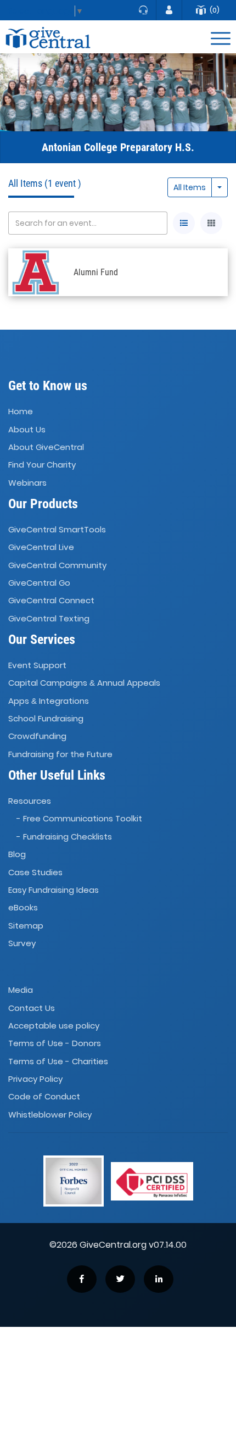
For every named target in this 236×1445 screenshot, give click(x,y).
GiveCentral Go (39, 582)
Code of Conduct (44, 1097)
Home (20, 411)
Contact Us (31, 1008)
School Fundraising (45, 718)
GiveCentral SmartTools (57, 529)
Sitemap (25, 925)
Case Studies (35, 872)
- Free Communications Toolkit (79, 819)
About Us (27, 429)
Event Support (37, 665)
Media (20, 990)
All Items (189, 187)
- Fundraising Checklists (64, 836)
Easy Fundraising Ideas (53, 890)
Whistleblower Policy (50, 1114)
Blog (17, 854)
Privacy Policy (35, 1079)
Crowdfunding (37, 736)
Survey (22, 943)
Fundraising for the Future (60, 754)
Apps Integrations (48, 701)
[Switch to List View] (184, 223)
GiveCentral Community (57, 565)
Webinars (27, 482)
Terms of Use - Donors (54, 1043)
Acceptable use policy (53, 1025)
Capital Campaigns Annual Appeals (84, 683)
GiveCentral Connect (51, 601)
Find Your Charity (42, 465)
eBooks (23, 907)
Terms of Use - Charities (58, 1061)
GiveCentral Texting (48, 618)
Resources (29, 801)
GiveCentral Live (41, 547)
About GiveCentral (46, 447)
